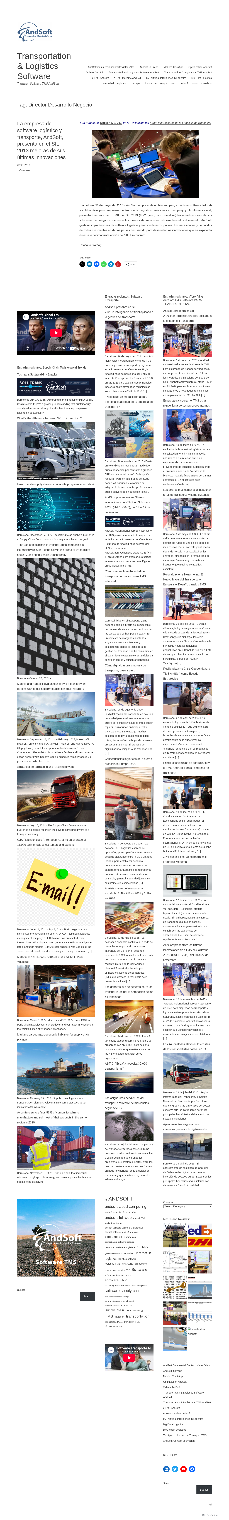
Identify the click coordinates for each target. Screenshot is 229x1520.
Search (87, 1296)
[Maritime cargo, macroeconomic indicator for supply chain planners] (56, 1093)
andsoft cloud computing (125, 1206)
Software (139, 1269)
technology (138, 1311)
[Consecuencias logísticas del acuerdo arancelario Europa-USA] (129, 839)
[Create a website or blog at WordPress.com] (210, 1504)
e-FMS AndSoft (100, 78)
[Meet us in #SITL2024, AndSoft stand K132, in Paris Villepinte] (56, 1015)
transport (119, 1316)
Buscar (21, 1289)
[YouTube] (183, 1469)
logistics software (127, 1259)
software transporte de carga (117, 1297)
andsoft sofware (113, 1232)
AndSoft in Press (149, 67)
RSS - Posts (170, 1454)
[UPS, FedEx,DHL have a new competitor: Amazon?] (200, 1236)
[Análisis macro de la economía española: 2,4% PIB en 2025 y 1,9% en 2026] (129, 933)
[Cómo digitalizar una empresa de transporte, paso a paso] (129, 705)
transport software (114, 1322)
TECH (128, 1310)
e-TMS (142, 1247)
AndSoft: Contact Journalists (196, 83)
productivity (141, 1263)
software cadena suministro (118, 1275)
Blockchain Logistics (114, 83)
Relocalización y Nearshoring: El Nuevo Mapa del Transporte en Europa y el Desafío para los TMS (184, 579)
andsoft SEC (139, 1218)
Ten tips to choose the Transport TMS (153, 83)
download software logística (120, 1247)
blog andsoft (113, 1237)
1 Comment (23, 170)
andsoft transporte (130, 1232)
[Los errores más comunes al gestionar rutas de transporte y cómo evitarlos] (187, 529)
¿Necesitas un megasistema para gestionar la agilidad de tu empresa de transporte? (129, 401)
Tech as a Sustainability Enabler (37, 374)
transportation (137, 1316)
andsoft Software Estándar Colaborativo (124, 1228)
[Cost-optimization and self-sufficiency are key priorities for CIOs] (175, 1262)
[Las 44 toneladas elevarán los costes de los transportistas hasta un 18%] (187, 1088)
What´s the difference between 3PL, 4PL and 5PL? (49, 418)
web (121, 1326)
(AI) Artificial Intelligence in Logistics (166, 78)
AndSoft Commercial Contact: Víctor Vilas (111, 67)
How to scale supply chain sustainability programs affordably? (55, 484)
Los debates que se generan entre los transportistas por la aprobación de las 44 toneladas (129, 991)
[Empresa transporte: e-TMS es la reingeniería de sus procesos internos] (187, 440)
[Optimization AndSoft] (200, 1331)
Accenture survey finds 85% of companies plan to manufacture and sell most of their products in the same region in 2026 (52, 1117)
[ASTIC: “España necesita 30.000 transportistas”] (129, 1092)
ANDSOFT (120, 1199)
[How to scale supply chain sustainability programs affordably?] (56, 530)
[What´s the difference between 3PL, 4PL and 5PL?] (56, 478)
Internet (141, 1253)
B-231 (115, 215)
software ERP (116, 1280)
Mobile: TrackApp (173, 67)
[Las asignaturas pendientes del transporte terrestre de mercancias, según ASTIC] (129, 1140)
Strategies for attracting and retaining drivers (45, 766)
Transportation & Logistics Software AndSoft (134, 72)
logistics (110, 1258)
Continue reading (92, 245)
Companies (130, 1237)
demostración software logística (119, 1242)
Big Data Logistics (201, 78)
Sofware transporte (113, 1305)
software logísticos (139, 1286)
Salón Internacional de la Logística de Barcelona (180, 122)
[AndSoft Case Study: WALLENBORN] (200, 1288)
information (127, 1253)
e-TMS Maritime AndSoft (127, 78)
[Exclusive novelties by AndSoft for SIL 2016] (175, 1314)
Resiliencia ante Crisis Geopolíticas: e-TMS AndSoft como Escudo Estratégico (187, 673)
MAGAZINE (127, 1264)
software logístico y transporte (134, 225)
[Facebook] (192, 1469)
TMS (109, 1316)
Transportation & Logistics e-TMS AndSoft (188, 72)
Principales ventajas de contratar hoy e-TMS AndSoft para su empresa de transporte (186, 767)
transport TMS (132, 1322)
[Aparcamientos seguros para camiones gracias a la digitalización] (187, 1159)
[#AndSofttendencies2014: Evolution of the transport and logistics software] (200, 1262)
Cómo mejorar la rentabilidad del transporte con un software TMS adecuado (125, 576)
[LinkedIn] (166, 1469)
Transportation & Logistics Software (44, 66)
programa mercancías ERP (117, 1270)
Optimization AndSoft (200, 67)
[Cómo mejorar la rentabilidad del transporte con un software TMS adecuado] (129, 616)
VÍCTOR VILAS (111, 1326)
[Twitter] (175, 1469)
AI (106, 1200)
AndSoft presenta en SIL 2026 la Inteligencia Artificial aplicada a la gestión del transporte (129, 312)
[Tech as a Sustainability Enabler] (56, 395)
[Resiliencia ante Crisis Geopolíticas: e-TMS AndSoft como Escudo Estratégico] (187, 713)
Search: (167, 1483)
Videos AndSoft (95, 72)
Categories (169, 1202)
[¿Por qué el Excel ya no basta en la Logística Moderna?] (187, 895)
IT (150, 1253)
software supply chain (123, 1291)
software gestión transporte (117, 1286)
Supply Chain (114, 1310)
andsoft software (113, 1223)
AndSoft (131, 205)
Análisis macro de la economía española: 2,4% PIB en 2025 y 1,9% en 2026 (128, 893)
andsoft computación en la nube (120, 1212)
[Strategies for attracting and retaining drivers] (56, 821)
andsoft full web (118, 1217)
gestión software (112, 1253)
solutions (128, 1305)
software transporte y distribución (120, 1301)
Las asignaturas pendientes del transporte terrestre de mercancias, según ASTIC (127, 1103)
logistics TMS (112, 1263)
